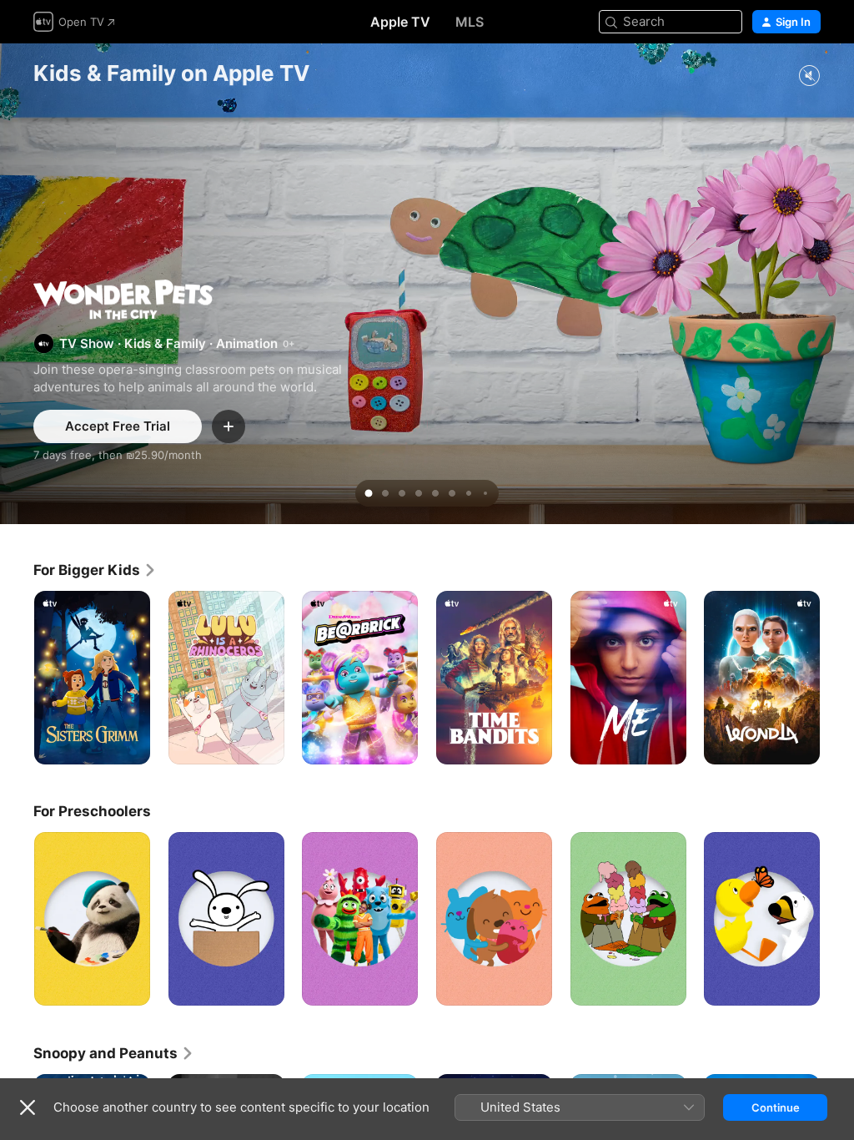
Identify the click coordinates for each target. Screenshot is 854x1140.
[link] (95, 570)
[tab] (368, 493)
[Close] (27, 1107)
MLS (469, 21)
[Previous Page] (16, 677)
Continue (775, 1107)
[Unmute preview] (809, 76)
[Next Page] (837, 677)
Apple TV (400, 21)
